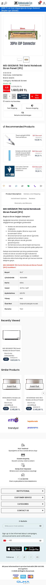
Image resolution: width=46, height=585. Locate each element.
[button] (6, 36)
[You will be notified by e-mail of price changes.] (29, 186)
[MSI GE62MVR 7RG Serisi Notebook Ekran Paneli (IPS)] (11, 336)
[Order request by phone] (35, 186)
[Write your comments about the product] (17, 186)
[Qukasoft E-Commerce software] (23, 582)
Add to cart (24, 96)
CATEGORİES (23, 504)
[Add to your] (23, 186)
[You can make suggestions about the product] (42, 186)
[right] (43, 393)
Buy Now (37, 96)
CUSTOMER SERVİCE (23, 497)
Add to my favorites (12, 101)
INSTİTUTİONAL (23, 491)
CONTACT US (23, 510)
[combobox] (5, 541)
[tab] (13, 194)
